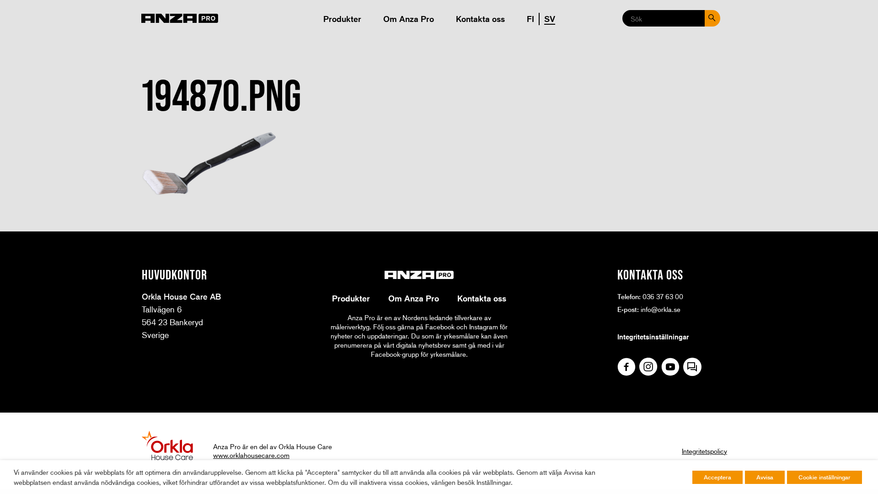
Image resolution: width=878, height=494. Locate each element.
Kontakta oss (480, 19)
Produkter (342, 19)
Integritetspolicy (704, 451)
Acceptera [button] (717, 477)
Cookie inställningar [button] (824, 477)
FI (530, 19)
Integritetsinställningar (653, 337)
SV (549, 19)
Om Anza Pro (408, 19)
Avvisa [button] (764, 477)
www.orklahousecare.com (251, 455)
